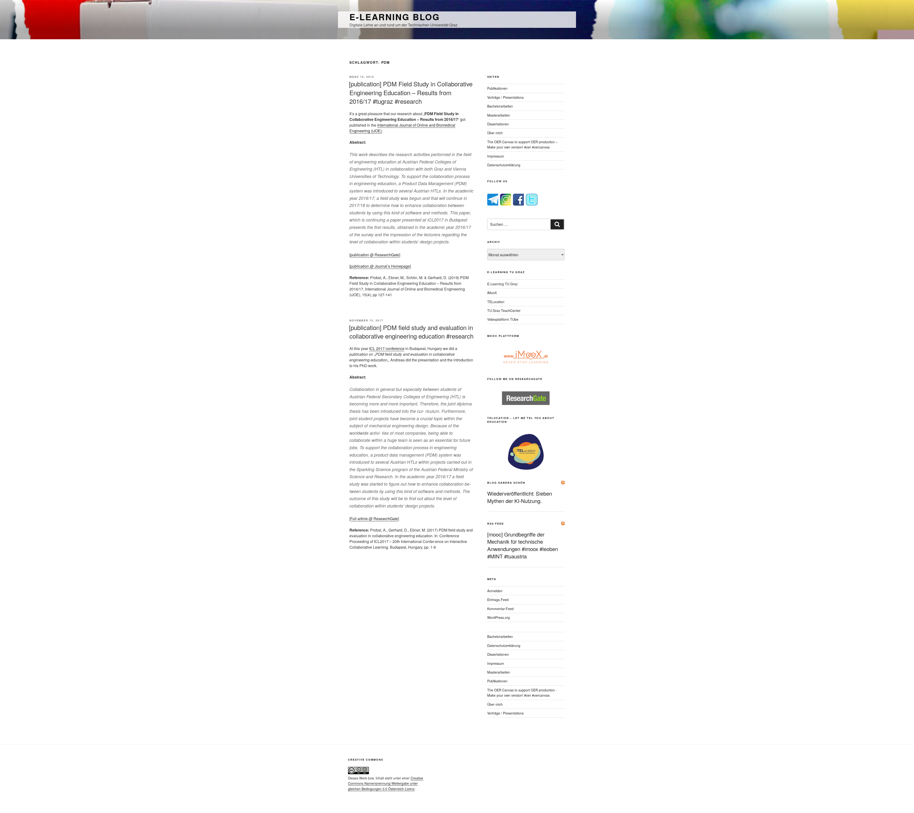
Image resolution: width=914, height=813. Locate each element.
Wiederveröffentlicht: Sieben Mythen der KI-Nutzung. (519, 497)
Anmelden (494, 590)
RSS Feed (495, 523)
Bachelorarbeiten (500, 106)
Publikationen (497, 88)
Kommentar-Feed (500, 608)
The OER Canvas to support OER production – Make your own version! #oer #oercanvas (522, 144)
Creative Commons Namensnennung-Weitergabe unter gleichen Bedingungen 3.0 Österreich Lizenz (385, 783)
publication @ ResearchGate (374, 254)
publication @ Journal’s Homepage (380, 266)
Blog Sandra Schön (506, 482)
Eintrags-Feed (498, 599)
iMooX (492, 292)
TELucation (495, 301)
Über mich (495, 132)
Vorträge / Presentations (505, 97)
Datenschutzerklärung (503, 165)
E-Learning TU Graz (502, 283)
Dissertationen (498, 124)
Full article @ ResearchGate (374, 518)
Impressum (495, 156)
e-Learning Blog (394, 16)
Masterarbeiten (498, 115)
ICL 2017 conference (386, 348)
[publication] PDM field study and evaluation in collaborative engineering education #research (411, 331)
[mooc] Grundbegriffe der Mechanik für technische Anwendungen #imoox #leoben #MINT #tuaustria (522, 545)
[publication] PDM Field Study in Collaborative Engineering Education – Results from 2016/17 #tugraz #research (410, 92)
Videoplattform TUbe (502, 319)
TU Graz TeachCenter (504, 310)
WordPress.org (498, 617)
